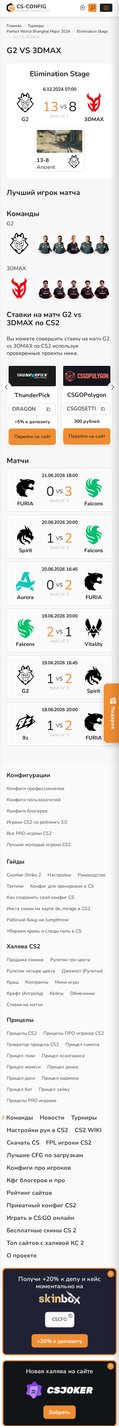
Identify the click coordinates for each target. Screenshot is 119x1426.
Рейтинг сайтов (29, 1193)
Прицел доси (21, 1078)
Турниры (36, 25)
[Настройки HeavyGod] (87, 243)
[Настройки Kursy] (87, 288)
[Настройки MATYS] (102, 243)
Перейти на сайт (32, 436)
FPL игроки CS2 (69, 1143)
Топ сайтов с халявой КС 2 (45, 1243)
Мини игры (67, 982)
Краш (13, 982)
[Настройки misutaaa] (73, 288)
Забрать (59, 1412)
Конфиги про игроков (39, 1168)
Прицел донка (62, 1067)
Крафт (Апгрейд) (25, 993)
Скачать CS (23, 1143)
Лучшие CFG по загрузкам (45, 1155)
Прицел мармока (60, 1078)
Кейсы (56, 993)
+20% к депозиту (59, 1341)
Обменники (82, 993)
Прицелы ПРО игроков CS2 (73, 1033)
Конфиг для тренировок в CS (62, 886)
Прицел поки (21, 1056)
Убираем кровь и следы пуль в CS (44, 931)
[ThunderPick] (32, 376)
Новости (52, 1118)
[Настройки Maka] (45, 288)
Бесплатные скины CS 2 (41, 1230)
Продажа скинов (25, 960)
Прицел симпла (82, 1044)
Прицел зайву (54, 1089)
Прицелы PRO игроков (32, 1100)
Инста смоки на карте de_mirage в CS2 (48, 908)
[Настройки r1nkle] (73, 243)
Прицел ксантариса (63, 1056)
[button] (112, 387)
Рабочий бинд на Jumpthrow (38, 920)
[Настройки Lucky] (59, 288)
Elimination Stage (92, 31)
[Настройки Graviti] (102, 288)
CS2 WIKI (88, 1130)
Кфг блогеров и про (36, 1180)
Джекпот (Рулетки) (82, 971)
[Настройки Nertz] (59, 243)
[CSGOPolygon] (86, 376)
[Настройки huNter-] (45, 243)
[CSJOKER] (59, 1390)
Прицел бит (19, 1089)
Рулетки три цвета (70, 960)
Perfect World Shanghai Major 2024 (38, 31)
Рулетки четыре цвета (31, 971)
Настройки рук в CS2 (37, 1130)
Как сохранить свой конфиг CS (40, 897)
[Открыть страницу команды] (22, 243)
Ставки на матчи (25, 1004)
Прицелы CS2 (22, 1033)
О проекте (22, 1255)
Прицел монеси (24, 1067)
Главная (14, 25)
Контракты (36, 982)
